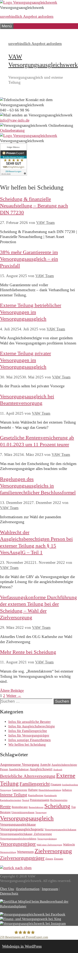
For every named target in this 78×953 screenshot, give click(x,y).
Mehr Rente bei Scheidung (28, 652)
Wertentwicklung (8, 852)
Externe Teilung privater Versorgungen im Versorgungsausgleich (25, 360)
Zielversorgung (53, 851)
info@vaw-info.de (14, 120)
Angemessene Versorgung (19, 764)
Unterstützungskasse (23, 812)
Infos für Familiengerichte (27, 731)
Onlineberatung (12, 130)
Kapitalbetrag (35, 795)
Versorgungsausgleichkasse (18, 824)
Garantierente (19, 789)
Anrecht (45, 764)
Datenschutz (9, 893)
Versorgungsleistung (47, 839)
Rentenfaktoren (36, 807)
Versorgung (41, 812)
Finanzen (56, 784)
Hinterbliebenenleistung (49, 790)
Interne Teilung (13, 794)
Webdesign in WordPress (22, 946)
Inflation (67, 789)
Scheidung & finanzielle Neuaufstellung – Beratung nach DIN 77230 (34, 205)
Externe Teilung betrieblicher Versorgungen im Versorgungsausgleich (30, 311)
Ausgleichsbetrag (19, 769)
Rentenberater (20, 807)
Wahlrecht (69, 844)
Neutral (25, 800)
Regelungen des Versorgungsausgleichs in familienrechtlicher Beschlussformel (38, 485)
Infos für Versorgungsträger (28, 735)
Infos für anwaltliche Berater (29, 722)
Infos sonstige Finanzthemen (29, 740)
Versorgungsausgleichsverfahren (18, 838)
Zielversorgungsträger (22, 858)
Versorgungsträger (18, 844)
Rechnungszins (58, 800)
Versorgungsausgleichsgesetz (22, 829)
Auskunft (57, 769)
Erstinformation (28, 889)
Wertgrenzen (25, 852)
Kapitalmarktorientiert (10, 800)
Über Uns (7, 889)
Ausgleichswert (41, 769)
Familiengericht (35, 783)
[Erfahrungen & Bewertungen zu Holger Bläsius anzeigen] (13, 174)
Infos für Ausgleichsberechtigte (31, 726)
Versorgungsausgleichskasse (60, 829)
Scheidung (57, 806)
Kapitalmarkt (50, 795)
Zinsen (49, 858)
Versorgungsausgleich (27, 818)
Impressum (50, 889)
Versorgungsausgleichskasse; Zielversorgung (26, 834)
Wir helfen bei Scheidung (27, 744)
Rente (5, 806)
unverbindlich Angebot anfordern (26, 16)
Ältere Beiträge (12, 690)
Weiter (13, 695)
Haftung (33, 789)
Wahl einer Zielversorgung (49, 845)
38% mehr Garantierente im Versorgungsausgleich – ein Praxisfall (29, 258)
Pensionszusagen (39, 800)
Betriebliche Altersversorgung (27, 776)
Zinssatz (58, 858)
